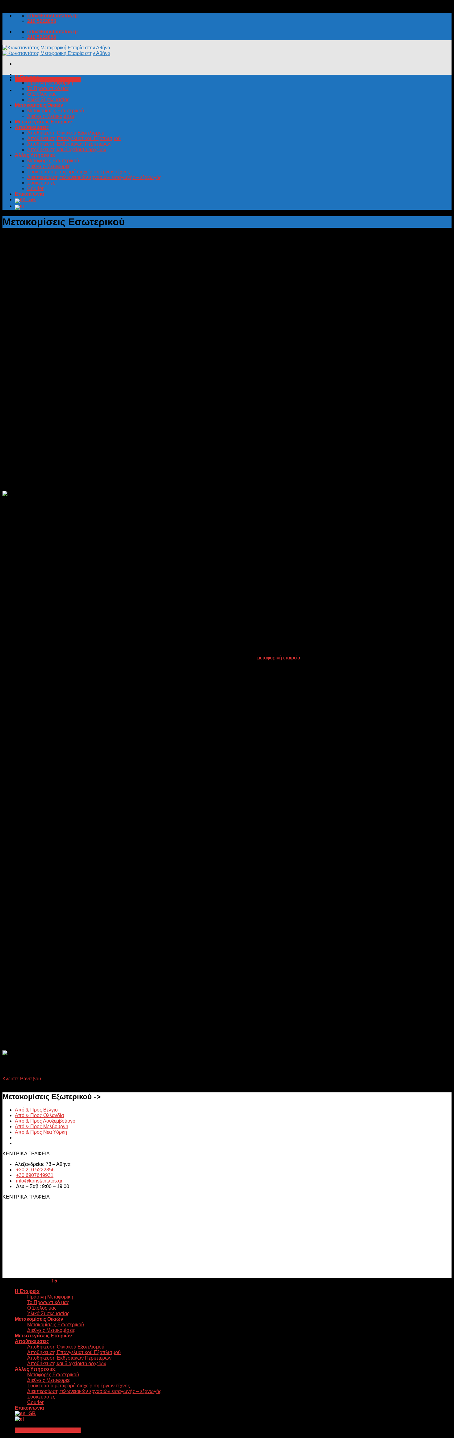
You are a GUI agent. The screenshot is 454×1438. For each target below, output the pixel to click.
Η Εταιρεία (27, 77)
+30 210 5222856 (35, 1169)
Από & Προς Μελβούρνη (41, 1126)
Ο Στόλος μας (42, 94)
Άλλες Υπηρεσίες (35, 155)
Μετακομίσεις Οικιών (39, 105)
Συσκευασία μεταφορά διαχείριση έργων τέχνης (78, 171)
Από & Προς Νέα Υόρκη (41, 1132)
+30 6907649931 (34, 1175)
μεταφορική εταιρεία (278, 657)
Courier (35, 188)
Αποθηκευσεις (32, 127)
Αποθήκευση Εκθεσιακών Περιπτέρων (69, 144)
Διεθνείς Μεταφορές (48, 166)
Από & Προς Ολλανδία (39, 1115)
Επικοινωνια (29, 194)
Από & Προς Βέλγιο (36, 1109)
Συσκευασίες (41, 182)
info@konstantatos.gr (39, 1180)
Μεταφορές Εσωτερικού (53, 160)
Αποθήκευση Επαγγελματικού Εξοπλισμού (74, 138)
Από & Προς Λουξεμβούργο (45, 1121)
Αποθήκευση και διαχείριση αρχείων (66, 149)
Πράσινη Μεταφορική (50, 82)
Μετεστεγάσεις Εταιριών (43, 121)
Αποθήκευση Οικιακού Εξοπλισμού (65, 132)
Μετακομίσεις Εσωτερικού (55, 110)
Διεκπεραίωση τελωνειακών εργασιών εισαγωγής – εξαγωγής (94, 177)
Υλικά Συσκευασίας (48, 99)
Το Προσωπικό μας (48, 88)
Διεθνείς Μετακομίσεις (51, 116)
